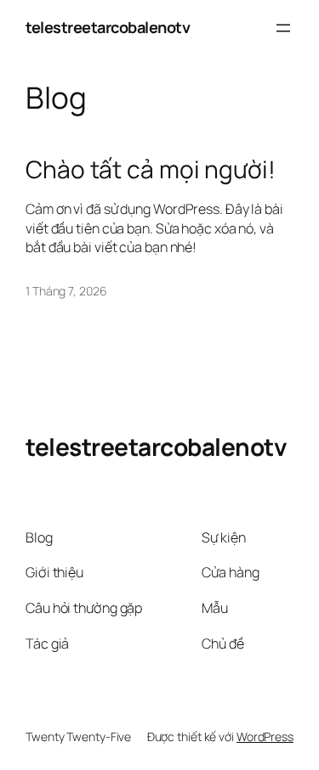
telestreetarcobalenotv (108, 27)
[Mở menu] (283, 28)
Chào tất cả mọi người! (151, 169)
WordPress (264, 736)
